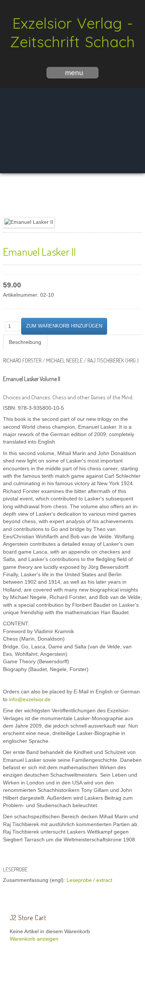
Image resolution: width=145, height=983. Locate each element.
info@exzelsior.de (30, 699)
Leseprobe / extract (89, 880)
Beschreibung (25, 342)
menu (74, 73)
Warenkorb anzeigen (34, 939)
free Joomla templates (72, 977)
